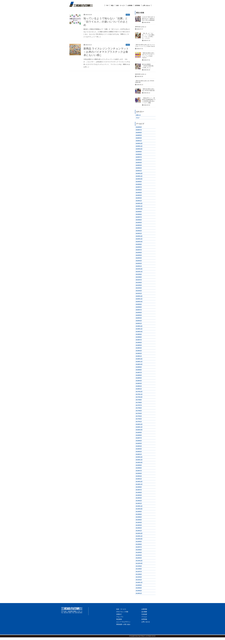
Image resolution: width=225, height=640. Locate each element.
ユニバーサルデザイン (123, 622)
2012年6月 (139, 549)
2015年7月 (139, 470)
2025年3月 (139, 165)
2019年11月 (139, 329)
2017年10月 (139, 397)
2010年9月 (139, 585)
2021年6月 (139, 282)
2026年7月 (139, 130)
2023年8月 (139, 214)
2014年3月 (139, 498)
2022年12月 (139, 236)
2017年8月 (139, 402)
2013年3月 (139, 525)
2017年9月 (139, 399)
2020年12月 (139, 296)
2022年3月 (139, 260)
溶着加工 (119, 614)
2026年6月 (139, 132)
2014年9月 (139, 487)
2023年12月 (139, 203)
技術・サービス (121, 609)
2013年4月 (139, 522)
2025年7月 (139, 157)
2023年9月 (139, 211)
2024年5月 (139, 192)
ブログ (127, 14)
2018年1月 (139, 389)
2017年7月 (139, 405)
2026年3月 (139, 138)
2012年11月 (139, 536)
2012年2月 (139, 558)
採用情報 (144, 619)
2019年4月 (139, 348)
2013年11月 (139, 506)
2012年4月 (139, 555)
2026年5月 (139, 135)
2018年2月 (139, 386)
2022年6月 (139, 252)
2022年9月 (139, 244)
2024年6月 (139, 190)
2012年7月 (139, 547)
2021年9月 (139, 274)
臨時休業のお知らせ (140, 74)
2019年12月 (139, 326)
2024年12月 (139, 173)
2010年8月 (139, 588)
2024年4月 (139, 195)
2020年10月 (139, 301)
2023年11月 (139, 206)
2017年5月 (139, 410)
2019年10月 (139, 331)
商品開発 (119, 619)
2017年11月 (139, 394)
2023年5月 (139, 222)
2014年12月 (139, 481)
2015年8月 (139, 468)
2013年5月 (139, 519)
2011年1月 (139, 579)
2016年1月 (139, 454)
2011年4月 (139, 577)
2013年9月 (139, 511)
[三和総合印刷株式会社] (74, 610)
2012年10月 (139, 539)
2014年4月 (139, 495)
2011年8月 (139, 569)
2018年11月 (139, 361)
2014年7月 (139, 489)
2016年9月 (139, 432)
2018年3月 (139, 383)
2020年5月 (139, 315)
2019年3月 (139, 350)
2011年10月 (139, 563)
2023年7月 (139, 217)
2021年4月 (139, 288)
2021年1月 (139, 293)
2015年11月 (139, 459)
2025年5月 (139, 160)
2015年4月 (139, 476)
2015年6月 (139, 473)
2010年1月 (139, 593)
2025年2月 (139, 168)
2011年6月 (139, 574)
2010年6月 (139, 590)
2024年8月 (139, 184)
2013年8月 (139, 514)
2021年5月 (139, 285)
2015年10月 (139, 462)
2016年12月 (139, 424)
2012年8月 (139, 544)
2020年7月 (139, 310)
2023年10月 (139, 209)
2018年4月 (139, 380)
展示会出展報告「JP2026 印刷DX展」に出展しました (148, 66)
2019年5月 (139, 345)
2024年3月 (139, 198)
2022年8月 (139, 247)
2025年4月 (139, 162)
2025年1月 (139, 170)
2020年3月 (139, 320)
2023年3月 (139, 228)
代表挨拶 (144, 614)
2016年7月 (139, 438)
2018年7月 (139, 372)
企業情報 (144, 609)
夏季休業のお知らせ (140, 26)
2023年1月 (139, 233)
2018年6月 (139, 375)
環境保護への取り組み (123, 624)
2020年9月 (139, 304)
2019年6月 (139, 342)
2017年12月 (139, 391)
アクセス (144, 617)
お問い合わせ (145, 622)
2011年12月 (139, 560)
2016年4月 (139, 446)
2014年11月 (139, 484)
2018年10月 (139, 364)
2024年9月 (139, 181)
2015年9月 (139, 465)
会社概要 (144, 611)
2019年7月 (139, 339)
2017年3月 (139, 416)
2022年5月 (139, 255)
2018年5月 (139, 378)
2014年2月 (139, 500)
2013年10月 (139, 509)
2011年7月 (139, 571)
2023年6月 (139, 220)
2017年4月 (139, 413)
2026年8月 (139, 127)
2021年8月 (139, 277)
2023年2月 (139, 230)
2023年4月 (139, 225)
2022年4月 (139, 258)
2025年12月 (139, 143)
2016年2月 (139, 451)
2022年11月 (139, 239)
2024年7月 (139, 187)
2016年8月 (139, 435)
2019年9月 (139, 334)
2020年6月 (139, 312)
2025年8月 (139, 154)
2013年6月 (139, 517)
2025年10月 (139, 149)
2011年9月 (139, 566)
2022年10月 (139, 241)
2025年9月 (139, 151)
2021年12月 (139, 269)
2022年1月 (139, 266)
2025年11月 (139, 146)
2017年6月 (139, 408)
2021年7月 (139, 280)
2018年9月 (139, 367)
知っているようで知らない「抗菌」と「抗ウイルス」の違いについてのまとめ (105, 21)
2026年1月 (139, 140)
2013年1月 (139, 530)
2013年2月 (139, 528)
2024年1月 (139, 200)
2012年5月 (139, 552)
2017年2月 (139, 419)
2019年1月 (139, 356)
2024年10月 (139, 179)
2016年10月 (139, 429)
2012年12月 (139, 533)
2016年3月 (139, 449)
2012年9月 (139, 541)
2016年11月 (139, 427)
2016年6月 (139, 440)
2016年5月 (139, 443)
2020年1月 (139, 323)
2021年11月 (139, 271)
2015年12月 (139, 457)
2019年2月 (139, 353)
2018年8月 (139, 369)
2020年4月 (139, 318)
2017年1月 (139, 421)
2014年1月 (139, 503)
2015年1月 (139, 479)
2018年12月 (139, 359)
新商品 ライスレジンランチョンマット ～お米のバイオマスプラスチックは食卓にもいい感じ (106, 52)
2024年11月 (139, 176)
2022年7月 (139, 250)
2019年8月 (139, 337)
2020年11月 (139, 299)
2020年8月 (139, 307)
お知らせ (138, 115)
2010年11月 (139, 582)
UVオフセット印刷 (122, 611)
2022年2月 (139, 263)
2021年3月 (139, 290)
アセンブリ (119, 617)
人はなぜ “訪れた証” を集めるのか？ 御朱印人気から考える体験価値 (148, 18)
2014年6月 (139, 492)
